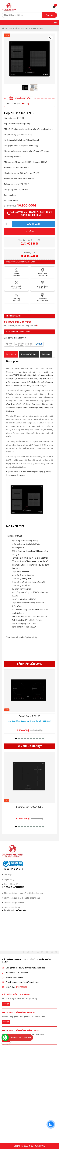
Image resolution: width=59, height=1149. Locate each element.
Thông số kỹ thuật (29, 354)
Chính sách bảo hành (13, 907)
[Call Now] (5, 1037)
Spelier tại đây (31, 637)
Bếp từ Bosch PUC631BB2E (29, 807)
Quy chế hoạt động (12, 884)
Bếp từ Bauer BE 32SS (29, 716)
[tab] (11, 354)
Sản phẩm (19, 28)
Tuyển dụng (9, 879)
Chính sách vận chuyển (14, 903)
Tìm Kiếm (49, 15)
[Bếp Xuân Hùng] (9, 7)
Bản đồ (6, 1004)
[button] (16, 738)
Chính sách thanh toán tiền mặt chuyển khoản (23, 893)
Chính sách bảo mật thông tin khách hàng (22, 898)
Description (11, 354)
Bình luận (46, 354)
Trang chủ (8, 28)
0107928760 (21, 987)
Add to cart (33, 224)
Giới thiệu (8, 875)
